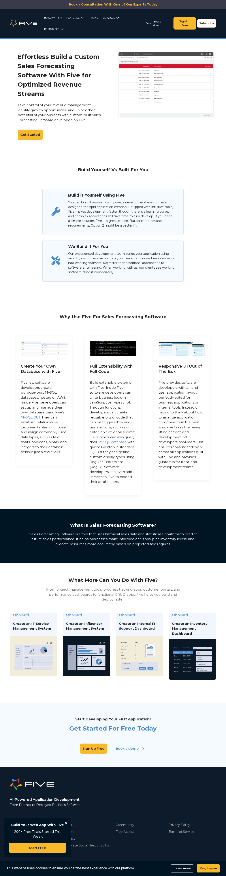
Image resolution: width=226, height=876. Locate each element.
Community (125, 825)
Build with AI (53, 17)
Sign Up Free (184, 23)
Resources (51, 29)
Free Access (125, 832)
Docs (148, 23)
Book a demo (157, 23)
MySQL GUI (30, 417)
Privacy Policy (179, 825)
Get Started (30, 134)
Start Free (37, 848)
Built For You (181, 84)
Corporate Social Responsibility (86, 845)
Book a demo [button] (127, 748)
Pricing (93, 17)
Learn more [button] (182, 868)
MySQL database (112, 442)
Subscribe (206, 23)
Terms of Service (181, 832)
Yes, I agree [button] (208, 868)
